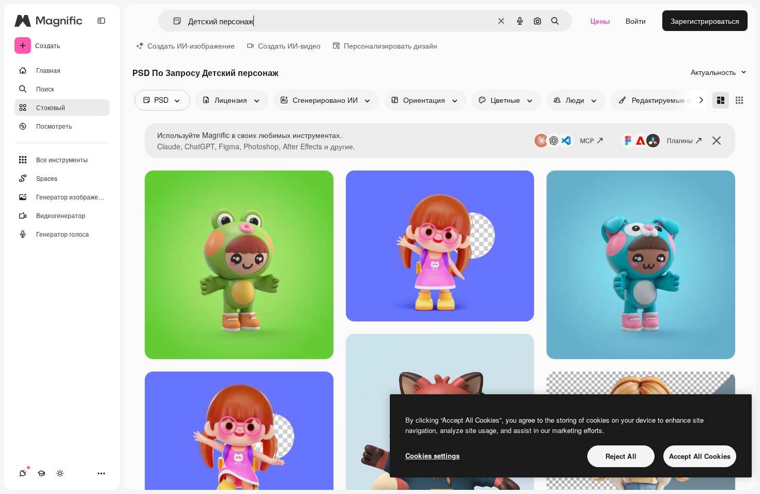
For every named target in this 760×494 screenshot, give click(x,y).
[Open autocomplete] (173, 21)
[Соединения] (22, 473)
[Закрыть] (716, 140)
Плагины (680, 140)
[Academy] (41, 473)
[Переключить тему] (60, 473)
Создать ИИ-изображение (191, 45)
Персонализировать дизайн (390, 45)
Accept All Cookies (700, 456)
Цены (600, 21)
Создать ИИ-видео (289, 45)
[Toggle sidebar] (101, 20)
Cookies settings (432, 455)
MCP (587, 140)
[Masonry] (720, 100)
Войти (636, 21)
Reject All (620, 456)
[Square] (739, 100)
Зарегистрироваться (705, 21)
